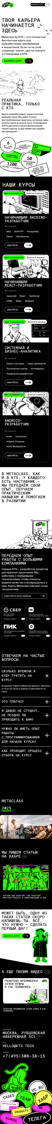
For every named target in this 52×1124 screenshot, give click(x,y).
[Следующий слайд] (49, 827)
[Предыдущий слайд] (2, 827)
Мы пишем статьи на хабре (20, 854)
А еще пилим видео (22, 972)
